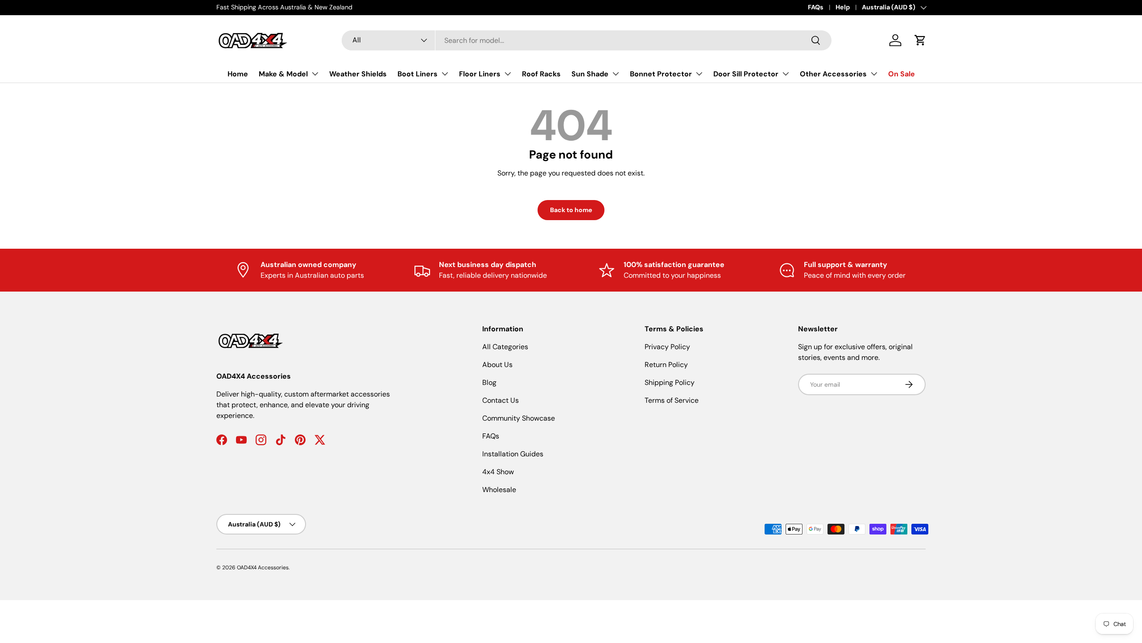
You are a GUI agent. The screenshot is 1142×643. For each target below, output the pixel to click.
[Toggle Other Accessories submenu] (874, 73)
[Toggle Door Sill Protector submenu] (785, 73)
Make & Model (283, 74)
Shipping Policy (670, 382)
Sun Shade (589, 74)
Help (843, 7)
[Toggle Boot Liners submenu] (444, 73)
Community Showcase (518, 418)
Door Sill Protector (745, 74)
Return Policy (666, 364)
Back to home (571, 210)
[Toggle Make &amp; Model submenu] (315, 73)
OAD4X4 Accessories (263, 567)
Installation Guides (512, 454)
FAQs (815, 7)
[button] (920, 40)
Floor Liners (480, 74)
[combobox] (587, 40)
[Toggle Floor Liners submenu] (507, 73)
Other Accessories (833, 74)
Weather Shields (358, 74)
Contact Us (500, 400)
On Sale (901, 74)
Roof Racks (541, 74)
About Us (497, 364)
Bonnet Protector (661, 74)
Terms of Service (672, 400)
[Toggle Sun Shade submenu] (615, 73)
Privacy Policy (667, 346)
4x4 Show (498, 471)
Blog (489, 382)
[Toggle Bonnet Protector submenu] (699, 73)
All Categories (505, 346)
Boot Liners (417, 74)
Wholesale (499, 489)
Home (238, 74)
